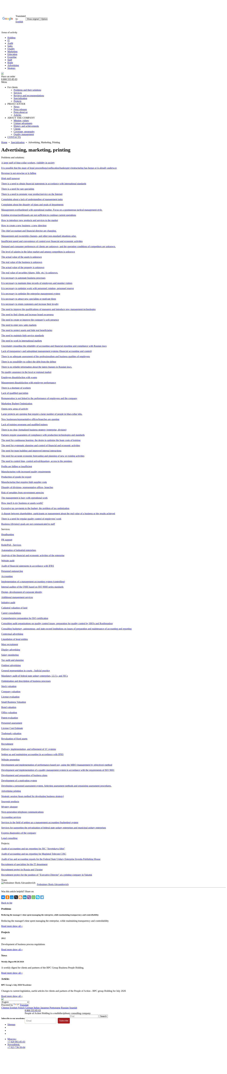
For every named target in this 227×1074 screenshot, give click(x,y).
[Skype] (38, 897)
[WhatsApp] (33, 897)
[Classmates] (7, 897)
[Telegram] (42, 897)
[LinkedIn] (25, 897)
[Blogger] (20, 897)
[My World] (12, 897)
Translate (24, 1005)
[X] (16, 897)
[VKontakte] (3, 897)
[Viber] (29, 897)
